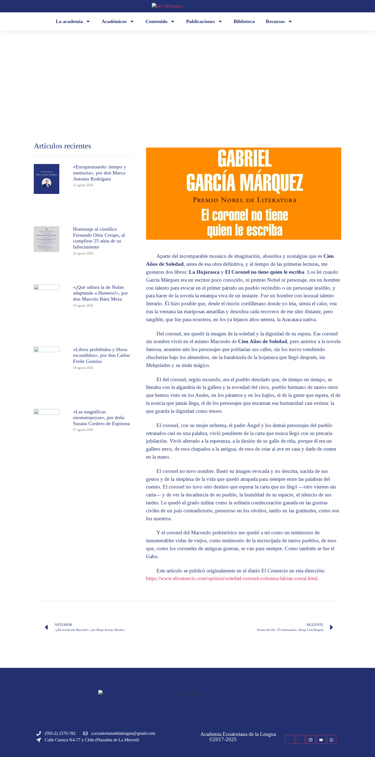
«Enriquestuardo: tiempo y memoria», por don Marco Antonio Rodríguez (99, 172)
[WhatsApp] (331, 739)
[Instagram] (310, 739)
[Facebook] (290, 739)
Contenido (156, 21)
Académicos (114, 21)
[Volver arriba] (363, 745)
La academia (69, 21)
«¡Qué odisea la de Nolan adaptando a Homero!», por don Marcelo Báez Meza (100, 293)
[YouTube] (321, 739)
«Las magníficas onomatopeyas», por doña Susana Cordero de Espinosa (101, 417)
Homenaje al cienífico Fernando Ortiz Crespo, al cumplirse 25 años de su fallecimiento (99, 238)
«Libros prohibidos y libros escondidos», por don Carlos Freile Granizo (101, 355)
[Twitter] (300, 739)
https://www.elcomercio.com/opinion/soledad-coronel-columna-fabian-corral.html (231, 578)
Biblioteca (244, 21)
